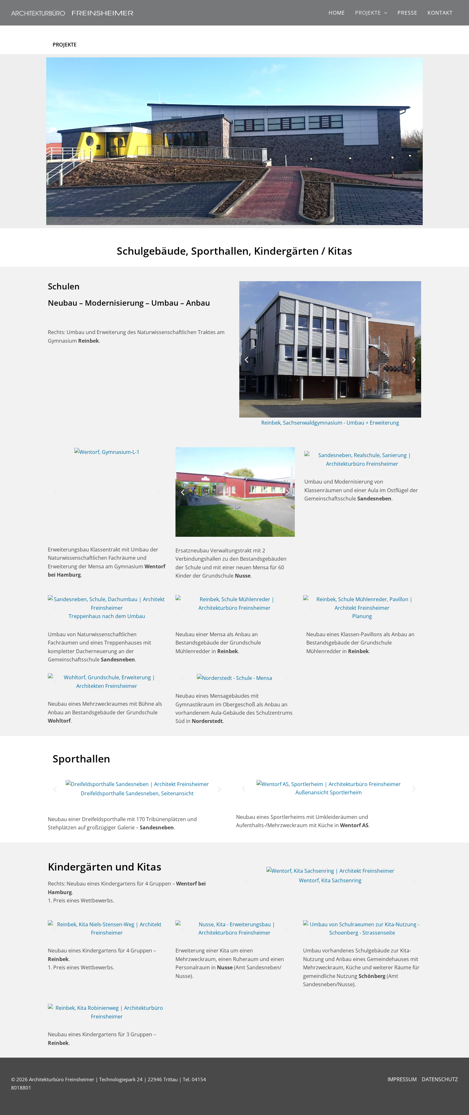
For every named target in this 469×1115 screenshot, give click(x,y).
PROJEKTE (368, 12)
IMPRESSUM (402, 1079)
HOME (337, 12)
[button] (384, 13)
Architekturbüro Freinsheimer (198, 12)
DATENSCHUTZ (440, 1079)
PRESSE (407, 12)
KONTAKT (440, 12)
